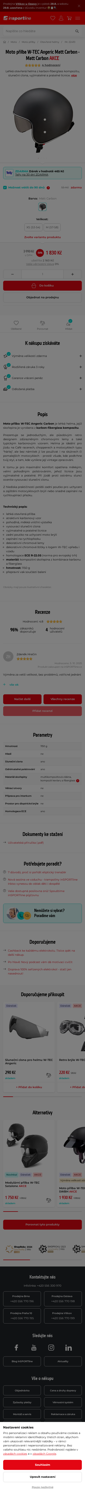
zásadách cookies (15, 1453)
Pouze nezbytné (42, 1487)
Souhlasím (42, 1465)
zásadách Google (44, 1453)
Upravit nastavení (42, 1477)
